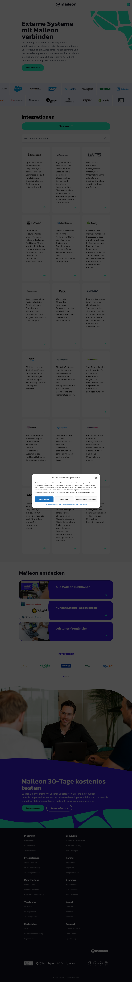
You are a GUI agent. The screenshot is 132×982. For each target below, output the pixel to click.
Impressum (83, 505)
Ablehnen (64, 499)
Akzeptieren (44, 499)
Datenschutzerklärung (53, 505)
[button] (96, 477)
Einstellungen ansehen (86, 499)
